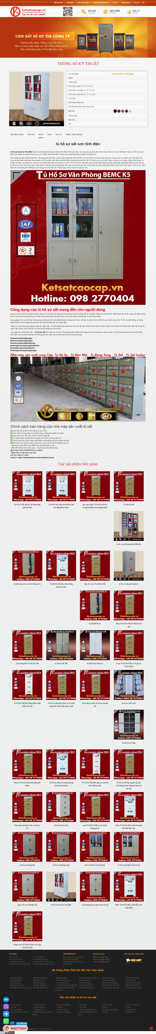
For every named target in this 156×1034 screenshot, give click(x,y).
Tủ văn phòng (130, 1009)
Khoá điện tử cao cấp (133, 987)
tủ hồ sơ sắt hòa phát (61, 865)
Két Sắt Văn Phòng (71, 959)
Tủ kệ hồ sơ (129, 1012)
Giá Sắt (105, 1012)
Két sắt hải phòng (40, 978)
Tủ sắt (127, 1007)
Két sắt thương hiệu (109, 982)
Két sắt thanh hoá (132, 978)
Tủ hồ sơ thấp (39, 1004)
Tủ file (104, 1007)
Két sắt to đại (16, 982)
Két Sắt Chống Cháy (17, 961)
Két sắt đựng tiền (63, 980)
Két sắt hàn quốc (108, 980)
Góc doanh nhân (83, 2)
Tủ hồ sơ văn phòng (87, 1009)
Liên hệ (136, 2)
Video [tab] (49, 134)
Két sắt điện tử (16, 980)
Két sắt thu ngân (17, 985)
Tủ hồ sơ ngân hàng (110, 1009)
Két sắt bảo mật (63, 982)
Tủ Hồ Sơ (13, 957)
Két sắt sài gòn (16, 978)
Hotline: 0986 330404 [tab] (74, 134)
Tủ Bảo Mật (68, 964)
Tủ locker (83, 1007)
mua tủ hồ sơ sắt (61, 825)
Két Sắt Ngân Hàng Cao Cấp (44, 964)
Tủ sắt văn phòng (63, 1004)
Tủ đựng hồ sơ (39, 1009)
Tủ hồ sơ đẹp (16, 1004)
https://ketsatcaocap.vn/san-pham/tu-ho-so (36, 457)
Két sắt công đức (40, 985)
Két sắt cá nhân (85, 982)
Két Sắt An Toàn (16, 959)
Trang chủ (59, 2)
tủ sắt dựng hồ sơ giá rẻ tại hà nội (95, 904)
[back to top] (151, 1028)
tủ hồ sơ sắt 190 (61, 663)
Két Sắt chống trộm (86, 987)
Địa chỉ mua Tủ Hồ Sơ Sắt (94, 584)
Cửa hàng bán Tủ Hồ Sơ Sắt (27, 663)
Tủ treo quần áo (40, 1007)
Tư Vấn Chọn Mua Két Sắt (67, 985)
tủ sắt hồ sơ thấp (128, 742)
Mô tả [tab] (41, 134)
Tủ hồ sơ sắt (40, 332)
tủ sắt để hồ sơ (95, 623)
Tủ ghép (60, 1007)
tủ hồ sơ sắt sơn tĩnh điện (61, 904)
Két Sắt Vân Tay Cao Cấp (43, 961)
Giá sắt (13, 1007)
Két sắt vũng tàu (108, 978)
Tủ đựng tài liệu (17, 1009)
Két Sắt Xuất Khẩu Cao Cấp (74, 961)
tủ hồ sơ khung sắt (27, 865)
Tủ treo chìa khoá (132, 1004)
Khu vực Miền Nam (101, 961)
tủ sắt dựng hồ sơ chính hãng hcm (27, 584)
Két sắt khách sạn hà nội (88, 978)
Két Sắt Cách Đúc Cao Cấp (20, 964)
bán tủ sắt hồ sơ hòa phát (95, 865)
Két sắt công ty (39, 982)
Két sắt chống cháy (132, 982)
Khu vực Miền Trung (102, 959)
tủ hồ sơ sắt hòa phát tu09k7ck (129, 544)
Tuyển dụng (126, 2)
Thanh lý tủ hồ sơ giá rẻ (20, 1012)
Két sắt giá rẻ (130, 980)
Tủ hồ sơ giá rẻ (62, 1009)
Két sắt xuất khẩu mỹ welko (74, 957)
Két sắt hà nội (39, 980)
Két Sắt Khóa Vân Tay (110, 985)
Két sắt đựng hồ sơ (41, 987)
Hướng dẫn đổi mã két (100, 2)
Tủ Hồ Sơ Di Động (63, 1012)
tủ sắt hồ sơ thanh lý (95, 663)
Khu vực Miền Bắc (101, 957)
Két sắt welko (84, 980)
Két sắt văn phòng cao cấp (21, 987)
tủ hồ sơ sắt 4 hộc (129, 703)
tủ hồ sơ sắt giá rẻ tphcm (129, 584)
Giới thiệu (70, 2)
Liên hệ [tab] (59, 134)
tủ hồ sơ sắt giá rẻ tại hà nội (129, 865)
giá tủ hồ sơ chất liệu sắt (27, 904)
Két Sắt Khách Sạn (41, 959)
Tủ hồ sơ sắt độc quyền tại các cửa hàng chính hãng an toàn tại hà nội (128, 785)
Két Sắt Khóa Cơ (85, 985)
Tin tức (115, 2)
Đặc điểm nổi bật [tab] (16, 134)
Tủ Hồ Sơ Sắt (128, 504)
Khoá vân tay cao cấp (110, 987)
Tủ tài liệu (83, 1004)
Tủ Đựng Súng (39, 957)
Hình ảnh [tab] (31, 134)
